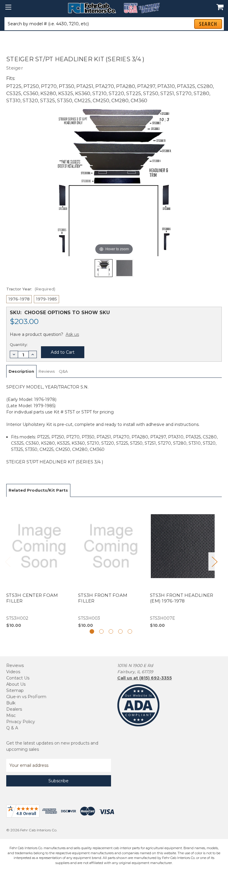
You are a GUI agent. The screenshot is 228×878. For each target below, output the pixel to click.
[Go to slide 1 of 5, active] (92, 631)
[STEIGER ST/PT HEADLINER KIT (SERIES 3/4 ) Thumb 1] (124, 268)
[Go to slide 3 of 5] (111, 631)
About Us (16, 684)
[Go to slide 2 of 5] (101, 631)
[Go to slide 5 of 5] (130, 631)
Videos (13, 671)
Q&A (63, 371)
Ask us (72, 334)
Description (21, 371)
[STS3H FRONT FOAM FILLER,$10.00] (111, 566)
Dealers (14, 709)
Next (214, 561)
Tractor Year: (30, 289)
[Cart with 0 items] (218, 3)
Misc (11, 715)
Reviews (47, 371)
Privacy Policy (20, 721)
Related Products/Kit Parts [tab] (38, 490)
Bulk (10, 703)
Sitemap (15, 690)
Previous (8, 561)
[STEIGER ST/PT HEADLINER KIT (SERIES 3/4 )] (104, 268)
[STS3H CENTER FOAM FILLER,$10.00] (39, 566)
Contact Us (17, 678)
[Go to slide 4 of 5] (120, 631)
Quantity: (19, 344)
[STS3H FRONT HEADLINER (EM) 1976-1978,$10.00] (183, 566)
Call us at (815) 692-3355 (144, 678)
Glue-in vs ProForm (26, 696)
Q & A (12, 728)
